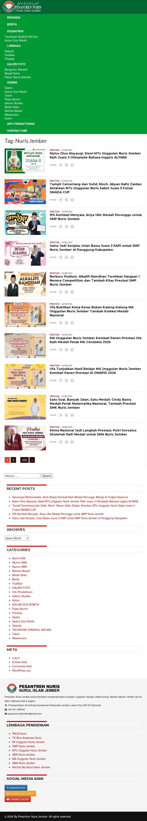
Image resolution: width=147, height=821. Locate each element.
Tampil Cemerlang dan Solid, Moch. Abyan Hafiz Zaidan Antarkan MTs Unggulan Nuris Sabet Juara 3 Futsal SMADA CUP (96, 188)
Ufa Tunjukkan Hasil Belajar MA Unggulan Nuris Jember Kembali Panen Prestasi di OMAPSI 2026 (95, 371)
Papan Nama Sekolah (18, 77)
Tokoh (8, 95)
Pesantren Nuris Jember (32, 816)
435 (25, 460)
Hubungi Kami (17, 130)
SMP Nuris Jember (23, 746)
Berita (12, 24)
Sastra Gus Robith (16, 91)
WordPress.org (21, 670)
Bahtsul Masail (13, 111)
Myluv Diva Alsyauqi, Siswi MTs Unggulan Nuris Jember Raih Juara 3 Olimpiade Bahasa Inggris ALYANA (95, 155)
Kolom (8, 118)
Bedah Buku (12, 107)
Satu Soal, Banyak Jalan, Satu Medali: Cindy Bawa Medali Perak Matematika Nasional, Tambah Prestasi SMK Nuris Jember (93, 403)
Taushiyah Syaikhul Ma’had (21, 36)
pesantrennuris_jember (21, 793)
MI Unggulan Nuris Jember (28, 742)
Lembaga (14, 46)
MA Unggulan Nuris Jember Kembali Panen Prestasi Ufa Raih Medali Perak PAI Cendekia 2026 (95, 340)
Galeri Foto (16, 64)
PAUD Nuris (19, 733)
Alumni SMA (19, 562)
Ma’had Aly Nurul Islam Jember (31, 767)
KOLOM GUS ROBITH (25, 604)
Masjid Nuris (12, 73)
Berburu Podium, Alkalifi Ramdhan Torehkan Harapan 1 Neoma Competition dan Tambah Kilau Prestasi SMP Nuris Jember (95, 280)
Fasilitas (10, 55)
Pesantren (15, 31)
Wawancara (12, 114)
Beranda (13, 17)
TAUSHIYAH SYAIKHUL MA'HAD (31, 630)
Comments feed (22, 666)
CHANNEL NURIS (19, 799)
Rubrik (12, 82)
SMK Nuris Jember (23, 754)
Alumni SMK (19, 566)
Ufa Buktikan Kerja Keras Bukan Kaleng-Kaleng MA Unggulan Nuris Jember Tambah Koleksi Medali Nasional (92, 311)
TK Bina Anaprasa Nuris (26, 738)
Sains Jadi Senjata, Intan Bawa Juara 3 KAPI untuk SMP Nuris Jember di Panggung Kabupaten (95, 248)
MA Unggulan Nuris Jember (29, 759)
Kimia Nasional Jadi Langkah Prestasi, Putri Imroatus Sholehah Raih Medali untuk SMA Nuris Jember (93, 432)
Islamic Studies (14, 103)
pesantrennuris (17, 787)
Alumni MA (18, 558)
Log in (16, 658)
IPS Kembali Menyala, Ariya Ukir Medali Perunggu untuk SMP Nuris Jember (58, 514)
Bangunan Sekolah (16, 69)
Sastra (8, 88)
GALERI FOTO (21, 588)
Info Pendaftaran (20, 124)
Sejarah (9, 51)
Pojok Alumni (12, 99)
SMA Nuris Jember (23, 763)
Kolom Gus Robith (16, 40)
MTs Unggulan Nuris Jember (29, 750)
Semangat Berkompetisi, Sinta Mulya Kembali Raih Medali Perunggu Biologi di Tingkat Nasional (70, 497)
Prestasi (9, 59)
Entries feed (19, 662)
